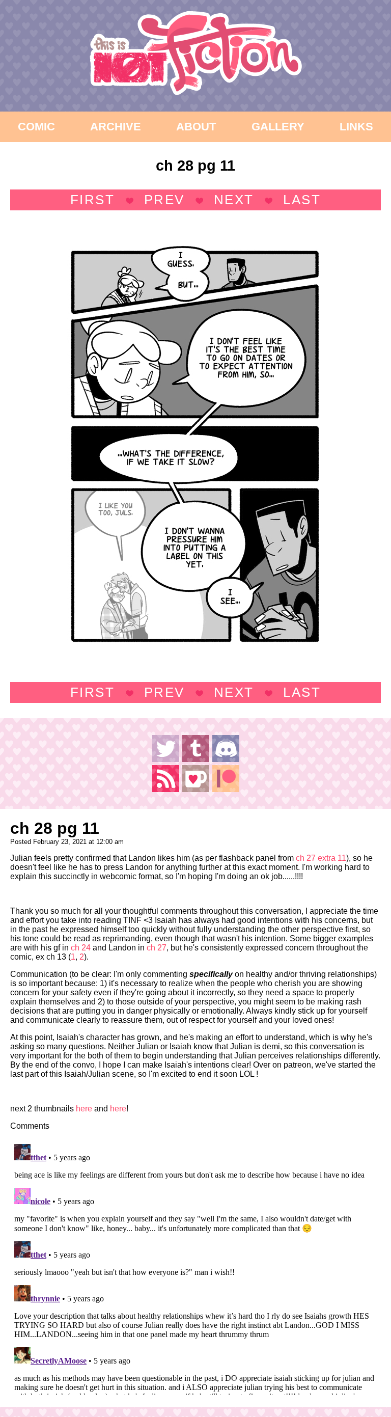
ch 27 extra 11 (321, 858)
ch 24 (81, 947)
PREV (164, 200)
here (84, 1108)
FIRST (92, 200)
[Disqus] (195, 1267)
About (196, 126)
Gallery (278, 126)
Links (356, 126)
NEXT (234, 200)
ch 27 (156, 947)
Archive (115, 126)
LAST (302, 200)
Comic (36, 126)
